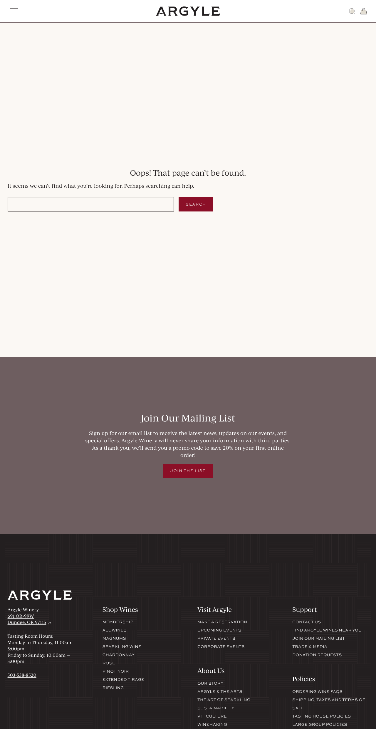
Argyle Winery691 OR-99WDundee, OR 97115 (30, 616)
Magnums (114, 638)
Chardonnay (119, 655)
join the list (188, 470)
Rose (109, 663)
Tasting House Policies (321, 716)
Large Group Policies (319, 724)
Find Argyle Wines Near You (327, 630)
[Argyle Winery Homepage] (188, 11)
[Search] (352, 11)
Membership (118, 622)
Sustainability (215, 708)
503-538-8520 (22, 675)
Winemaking (212, 724)
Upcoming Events (219, 630)
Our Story (210, 683)
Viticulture (212, 716)
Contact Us (306, 622)
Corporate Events (221, 646)
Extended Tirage (123, 679)
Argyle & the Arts (219, 691)
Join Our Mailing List (318, 638)
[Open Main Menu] (14, 11)
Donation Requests (317, 655)
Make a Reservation (222, 622)
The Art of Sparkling (223, 700)
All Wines (115, 630)
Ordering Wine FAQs (317, 691)
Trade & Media (309, 646)
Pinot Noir (116, 671)
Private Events (216, 638)
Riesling (113, 688)
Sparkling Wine (122, 646)
